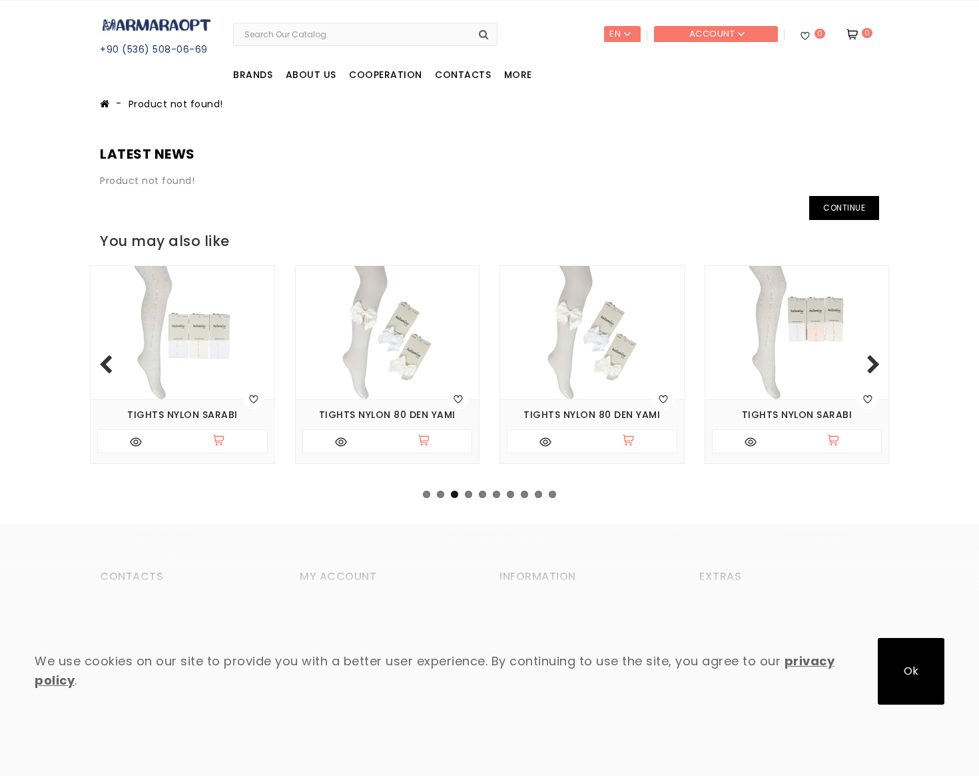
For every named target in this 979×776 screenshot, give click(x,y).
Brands (252, 74)
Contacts (463, 74)
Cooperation (385, 74)
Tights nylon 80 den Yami (387, 415)
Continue (844, 207)
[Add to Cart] (224, 441)
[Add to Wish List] (253, 398)
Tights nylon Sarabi (182, 415)
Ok (911, 671)
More (518, 74)
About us (311, 74)
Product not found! (176, 104)
